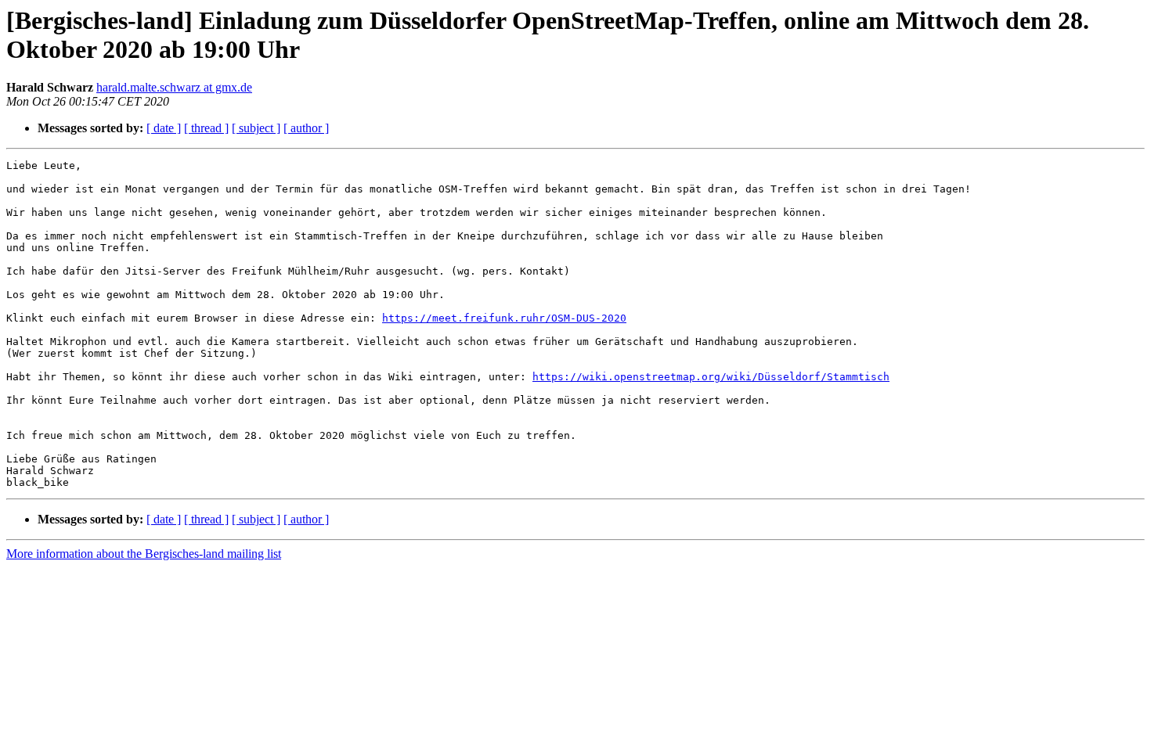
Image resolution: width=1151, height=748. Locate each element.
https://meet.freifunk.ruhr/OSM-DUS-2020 (504, 318)
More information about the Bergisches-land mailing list (143, 553)
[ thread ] (206, 128)
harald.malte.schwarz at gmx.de (174, 87)
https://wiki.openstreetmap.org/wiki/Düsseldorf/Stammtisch (710, 377)
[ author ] (306, 128)
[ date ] (163, 128)
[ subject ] (256, 128)
